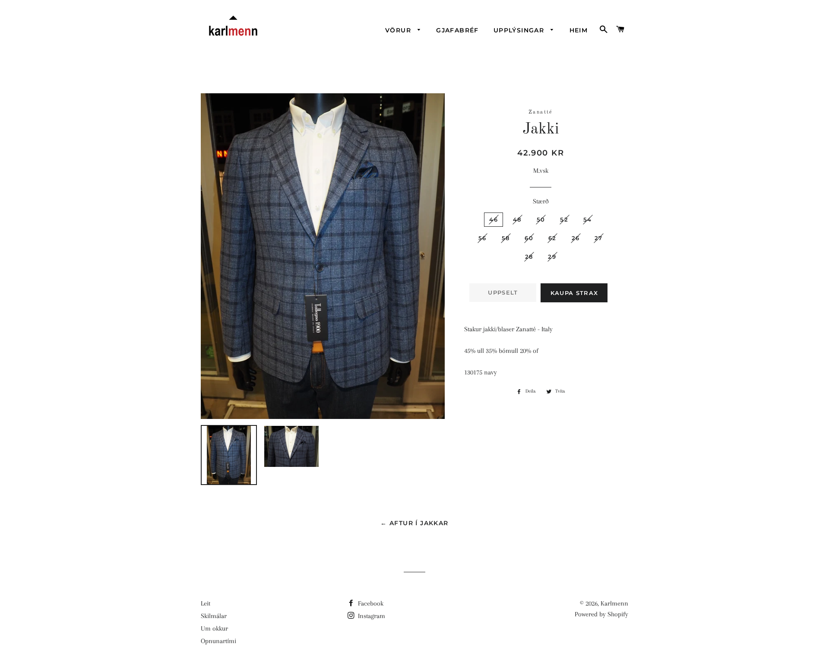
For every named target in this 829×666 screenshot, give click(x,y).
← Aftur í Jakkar (414, 523)
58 (506, 238)
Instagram (370, 616)
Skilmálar (214, 616)
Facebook (369, 603)
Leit (205, 603)
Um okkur (214, 628)
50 (541, 219)
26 (576, 238)
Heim (579, 30)
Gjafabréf (457, 30)
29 (552, 256)
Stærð (541, 201)
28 (529, 256)
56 (482, 238)
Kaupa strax (574, 292)
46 (493, 219)
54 (587, 219)
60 (529, 238)
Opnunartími (218, 641)
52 (564, 219)
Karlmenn (614, 603)
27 (599, 238)
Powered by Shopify (601, 614)
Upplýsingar (520, 30)
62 (552, 238)
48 (517, 219)
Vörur (399, 30)
